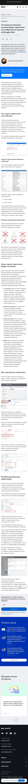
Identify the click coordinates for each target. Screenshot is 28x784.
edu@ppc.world (5, 740)
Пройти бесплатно (13, 3)
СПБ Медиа (22, 52)
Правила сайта (5, 774)
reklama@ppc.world (6, 752)
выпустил (7, 487)
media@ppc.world (6, 746)
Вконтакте (7, 39)
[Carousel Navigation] (14, 720)
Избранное (3, 39)
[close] (27, 586)
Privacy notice (24, 586)
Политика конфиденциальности (15, 778)
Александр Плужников (15, 61)
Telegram (11, 39)
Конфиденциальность (6, 772)
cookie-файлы (14, 780)
